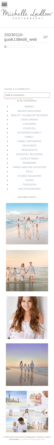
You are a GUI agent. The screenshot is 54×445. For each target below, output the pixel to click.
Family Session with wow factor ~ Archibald (26, 258)
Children (29, 124)
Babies (29, 106)
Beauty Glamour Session (29, 115)
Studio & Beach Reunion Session (19, 99)
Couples (29, 128)
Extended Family (29, 132)
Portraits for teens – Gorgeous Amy (26, 304)
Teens (29, 180)
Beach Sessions (29, 111)
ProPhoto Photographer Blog (33, 439)
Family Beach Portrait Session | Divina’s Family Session (27, 352)
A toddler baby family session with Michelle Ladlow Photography (27, 399)
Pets (29, 171)
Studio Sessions (29, 176)
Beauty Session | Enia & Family (26, 210)
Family (29, 137)
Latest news (29, 158)
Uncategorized (29, 188)
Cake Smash (29, 119)
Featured (29, 145)
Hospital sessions (29, 154)
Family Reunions (29, 141)
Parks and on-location (29, 167)
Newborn (29, 163)
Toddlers (29, 184)
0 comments (17, 89)
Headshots (29, 150)
